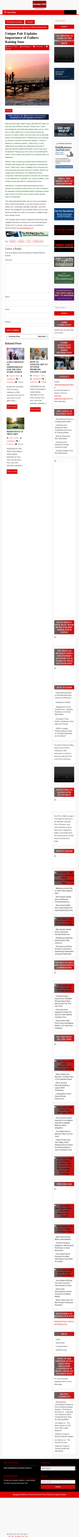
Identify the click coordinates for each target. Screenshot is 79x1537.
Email (7, 309)
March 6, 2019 (12, 46)
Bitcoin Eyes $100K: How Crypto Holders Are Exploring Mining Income (64, 907)
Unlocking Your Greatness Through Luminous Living (62, 444)
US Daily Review (64, 991)
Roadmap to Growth (63, 702)
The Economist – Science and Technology (64, 1171)
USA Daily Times (64, 1231)
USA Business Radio (64, 924)
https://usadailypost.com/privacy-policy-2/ (18, 1468)
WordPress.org (61, 1350)
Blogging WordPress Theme (23, 1494)
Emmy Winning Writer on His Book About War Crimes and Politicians (63, 695)
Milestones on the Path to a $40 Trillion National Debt (64, 890)
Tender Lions (38, 241)
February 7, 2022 (39, 376)
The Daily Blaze (64, 1275)
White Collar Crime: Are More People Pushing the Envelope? (64, 1302)
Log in (58, 1339)
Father (13, 241)
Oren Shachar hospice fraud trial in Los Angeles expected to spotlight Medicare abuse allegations (64, 1123)
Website (7, 322)
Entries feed (60, 1343)
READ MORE (12, 407)
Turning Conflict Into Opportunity (62, 1450)
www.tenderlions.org (26, 228)
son (28, 241)
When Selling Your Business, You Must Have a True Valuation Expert (64, 1076)
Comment (9, 260)
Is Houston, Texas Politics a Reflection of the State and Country (64, 721)
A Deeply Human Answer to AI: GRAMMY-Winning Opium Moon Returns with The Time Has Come (64, 1001)
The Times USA (64, 1112)
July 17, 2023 (14, 438)
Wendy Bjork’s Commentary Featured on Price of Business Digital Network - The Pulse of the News (64, 1407)
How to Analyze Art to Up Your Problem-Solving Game (39, 367)
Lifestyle (30, 22)
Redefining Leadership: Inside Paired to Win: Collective (64, 940)
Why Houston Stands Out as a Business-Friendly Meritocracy (63, 899)
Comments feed (61, 1346)
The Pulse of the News (39, 8)
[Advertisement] (39, 1513)
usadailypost (26, 46)
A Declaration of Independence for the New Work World (15, 367)
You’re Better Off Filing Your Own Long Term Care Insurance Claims (63, 1283)
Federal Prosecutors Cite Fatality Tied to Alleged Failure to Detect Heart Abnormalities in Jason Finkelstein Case (64, 1145)
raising (21, 241)
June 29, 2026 (14, 376)
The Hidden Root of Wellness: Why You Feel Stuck (64, 1133)
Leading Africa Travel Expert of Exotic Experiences (63, 1096)
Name (7, 297)
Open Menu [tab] (11, 12)
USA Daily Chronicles (64, 1069)
